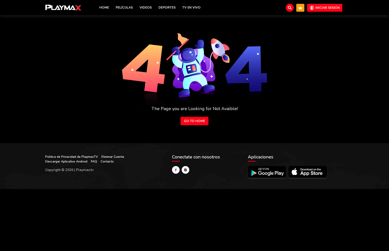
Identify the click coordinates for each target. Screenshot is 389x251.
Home (104, 7)
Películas (124, 7)
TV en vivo (191, 7)
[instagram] (185, 170)
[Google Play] (267, 172)
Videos (146, 7)
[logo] (63, 7)
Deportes (167, 7)
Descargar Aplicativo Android (66, 161)
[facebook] (176, 170)
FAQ (94, 161)
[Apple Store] (307, 172)
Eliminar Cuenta (113, 157)
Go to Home (194, 121)
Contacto (107, 161)
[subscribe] (300, 8)
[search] (290, 8)
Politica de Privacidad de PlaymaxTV (71, 157)
